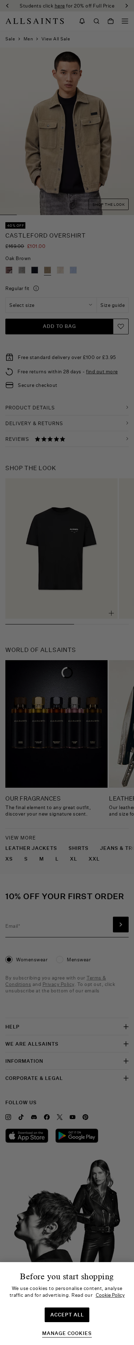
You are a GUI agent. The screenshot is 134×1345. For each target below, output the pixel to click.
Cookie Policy (110, 1295)
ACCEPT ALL (67, 1314)
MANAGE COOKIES (67, 1333)
